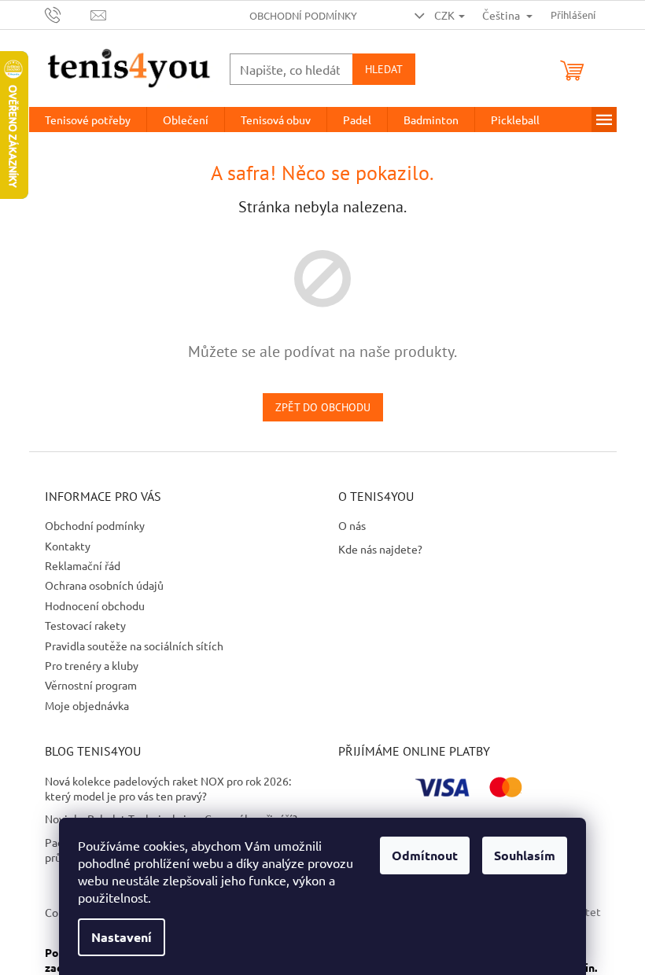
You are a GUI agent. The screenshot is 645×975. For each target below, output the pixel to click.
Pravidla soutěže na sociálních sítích (134, 645)
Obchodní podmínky (303, 15)
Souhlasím (524, 855)
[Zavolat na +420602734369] (68, 13)
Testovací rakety (85, 625)
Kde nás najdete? (380, 549)
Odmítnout (425, 855)
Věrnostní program (91, 685)
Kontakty (67, 546)
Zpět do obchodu (322, 407)
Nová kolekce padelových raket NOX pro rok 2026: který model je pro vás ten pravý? (168, 788)
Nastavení (121, 937)
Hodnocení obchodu (95, 605)
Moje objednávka (87, 705)
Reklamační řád (82, 565)
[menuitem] (87, 119)
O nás (352, 525)
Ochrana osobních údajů (104, 585)
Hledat (384, 69)
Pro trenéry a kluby (91, 665)
